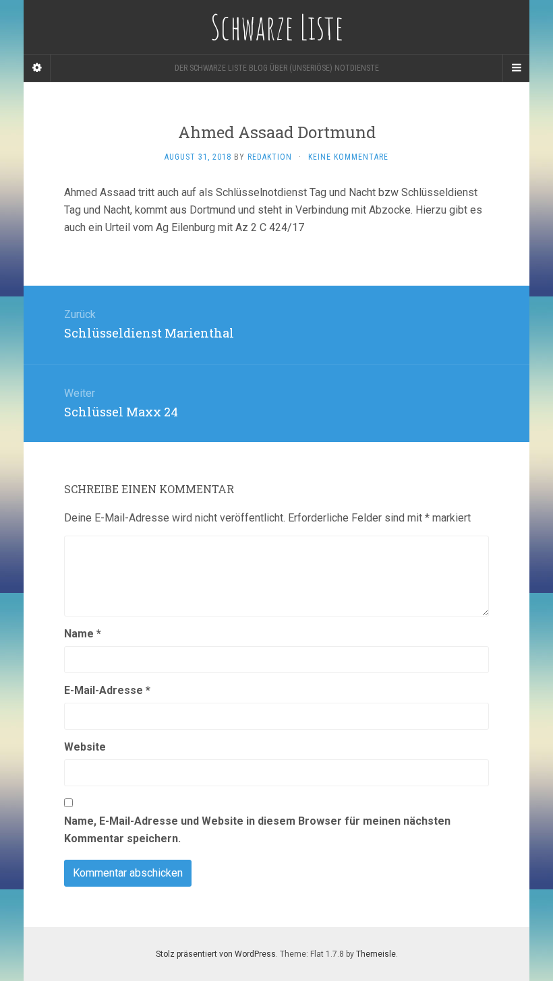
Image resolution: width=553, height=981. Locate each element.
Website (85, 746)
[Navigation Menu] (515, 68)
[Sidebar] (37, 68)
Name (82, 633)
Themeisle (376, 954)
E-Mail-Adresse (107, 690)
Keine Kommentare (348, 157)
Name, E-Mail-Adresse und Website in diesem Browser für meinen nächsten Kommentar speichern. (257, 830)
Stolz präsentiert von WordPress (216, 954)
